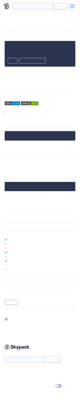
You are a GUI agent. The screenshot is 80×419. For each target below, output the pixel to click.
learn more (32, 233)
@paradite (16, 319)
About (8, 375)
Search (60, 6)
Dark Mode (47, 385)
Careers (9, 380)
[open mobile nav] (72, 6)
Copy (12, 61)
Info (72, 243)
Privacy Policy (13, 386)
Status (44, 369)
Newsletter (11, 354)
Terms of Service (51, 380)
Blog (43, 375)
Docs (8, 369)
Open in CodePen (32, 61)
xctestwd (11, 302)
